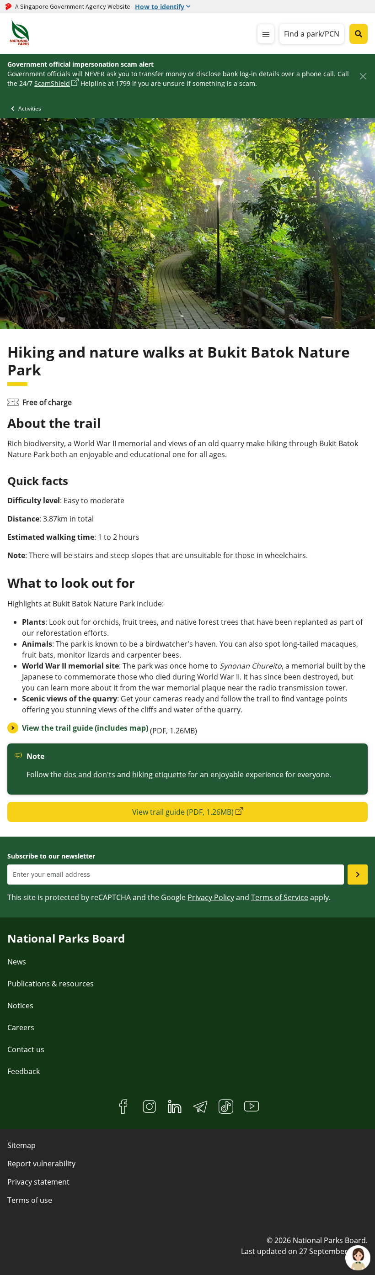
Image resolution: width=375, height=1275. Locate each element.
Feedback (23, 1071)
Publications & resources (50, 984)
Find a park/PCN (311, 34)
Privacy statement (38, 1182)
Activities (29, 108)
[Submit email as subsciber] (358, 874)
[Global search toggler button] (358, 34)
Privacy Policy (211, 897)
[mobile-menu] (265, 33)
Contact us (25, 1049)
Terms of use (29, 1200)
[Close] (363, 76)
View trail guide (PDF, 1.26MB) (183, 812)
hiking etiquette (159, 774)
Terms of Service (279, 897)
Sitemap (21, 1145)
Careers (20, 1027)
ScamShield (52, 83)
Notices (20, 1006)
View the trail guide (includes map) (85, 728)
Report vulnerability (41, 1164)
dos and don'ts (89, 774)
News (16, 962)
